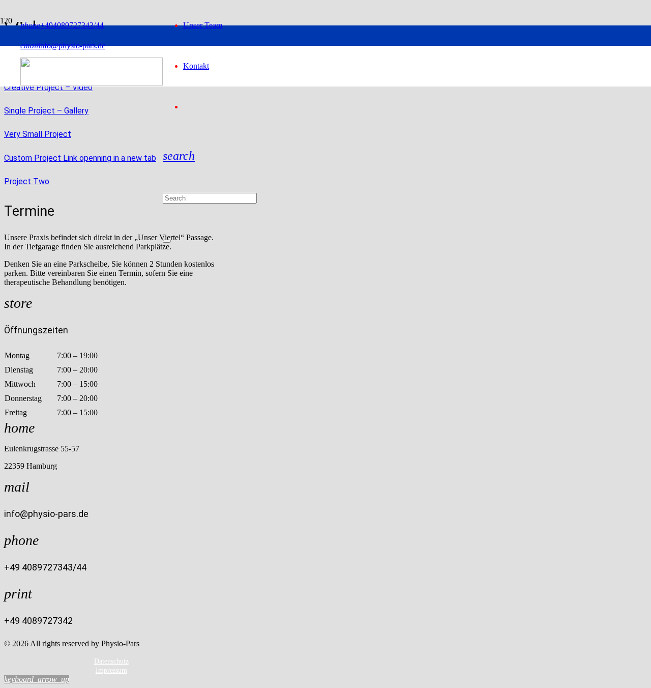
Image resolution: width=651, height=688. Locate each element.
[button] (179, 155)
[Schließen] (167, 241)
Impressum (111, 670)
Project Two (26, 181)
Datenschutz (111, 661)
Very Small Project (37, 134)
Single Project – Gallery (46, 111)
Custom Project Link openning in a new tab (80, 158)
